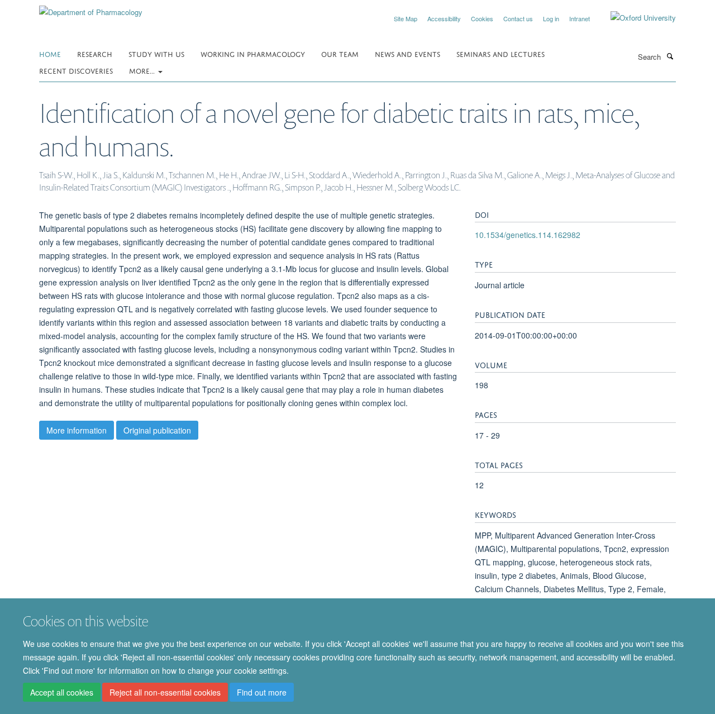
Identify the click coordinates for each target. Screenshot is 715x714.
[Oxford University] (635, 18)
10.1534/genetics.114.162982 (527, 234)
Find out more (262, 692)
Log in (551, 18)
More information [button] (76, 430)
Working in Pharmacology (253, 53)
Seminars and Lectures (500, 53)
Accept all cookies (61, 692)
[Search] (670, 56)
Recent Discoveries (76, 70)
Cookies (482, 18)
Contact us (518, 18)
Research (94, 53)
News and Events (407, 53)
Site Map (405, 18)
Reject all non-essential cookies (165, 692)
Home (50, 53)
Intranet (579, 18)
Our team (340, 53)
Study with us (156, 53)
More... (143, 70)
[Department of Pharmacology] (90, 8)
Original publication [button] (157, 430)
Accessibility (444, 18)
